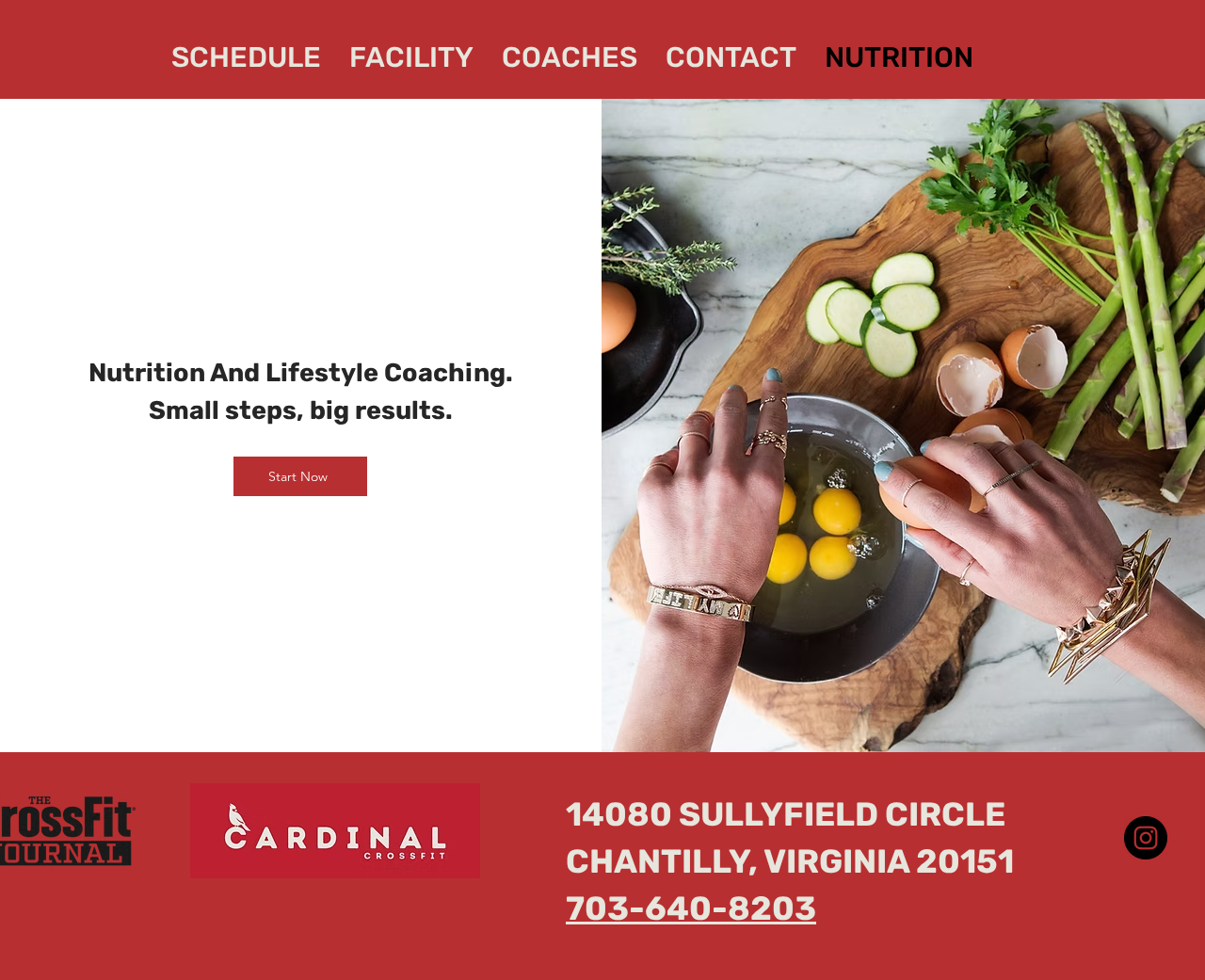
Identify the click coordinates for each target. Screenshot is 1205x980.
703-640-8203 (691, 908)
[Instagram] (1145, 838)
